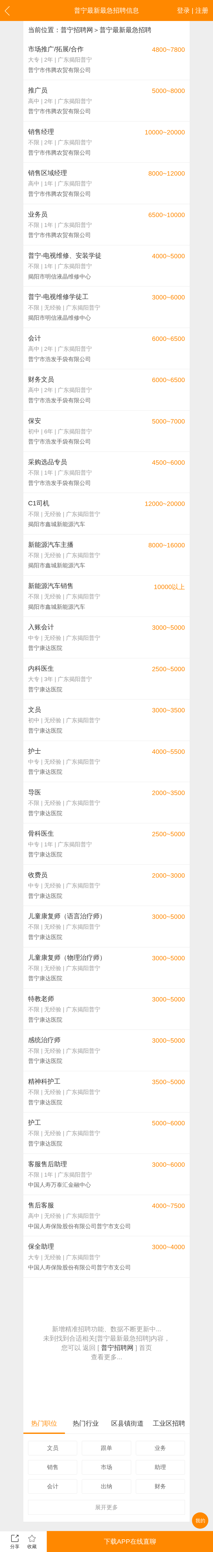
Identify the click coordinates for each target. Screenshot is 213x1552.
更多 (106, 1507)
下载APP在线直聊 (130, 1541)
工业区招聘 (169, 1423)
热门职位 (44, 1423)
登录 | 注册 (192, 10)
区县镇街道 (127, 1423)
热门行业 (86, 1423)
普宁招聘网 (77, 29)
